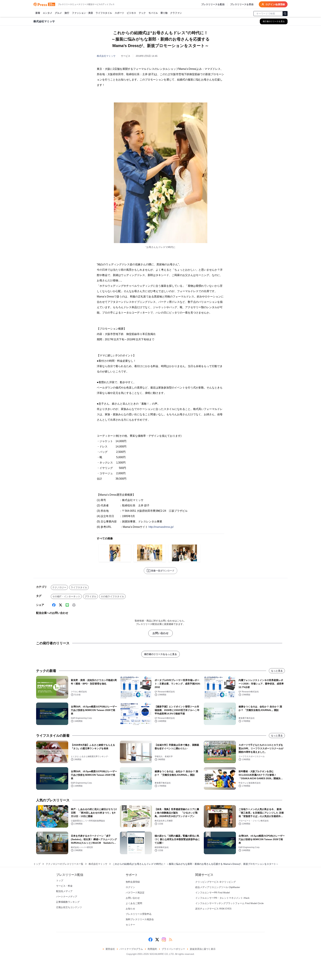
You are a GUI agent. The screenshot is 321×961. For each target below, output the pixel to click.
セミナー (130, 924)
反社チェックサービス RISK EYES (213, 908)
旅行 (67, 13)
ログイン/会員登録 (275, 4)
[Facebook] (54, 605)
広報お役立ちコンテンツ (69, 907)
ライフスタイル (104, 13)
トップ (36, 864)
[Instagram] (164, 940)
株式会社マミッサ (106, 56)
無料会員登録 (133, 881)
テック (142, 13)
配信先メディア (64, 891)
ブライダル (90, 596)
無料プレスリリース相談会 (140, 919)
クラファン (176, 13)
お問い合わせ (160, 633)
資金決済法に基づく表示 (203, 949)
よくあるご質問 (134, 903)
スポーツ (119, 13)
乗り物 (164, 13)
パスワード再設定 (135, 892)
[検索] (285, 13)
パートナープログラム (131, 949)
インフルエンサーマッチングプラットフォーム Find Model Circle (229, 903)
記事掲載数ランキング (68, 902)
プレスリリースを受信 (241, 4)
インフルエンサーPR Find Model (212, 892)
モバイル (153, 13)
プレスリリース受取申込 (138, 914)
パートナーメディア (66, 896)
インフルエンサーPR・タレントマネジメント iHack (222, 898)
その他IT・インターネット (66, 596)
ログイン (130, 887)
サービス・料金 (64, 886)
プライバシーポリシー (173, 949)
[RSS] (171, 940)
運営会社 (110, 949)
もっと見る (277, 670)
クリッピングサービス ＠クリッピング (215, 881)
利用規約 (152, 949)
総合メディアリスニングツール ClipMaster (217, 887)
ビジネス (131, 13)
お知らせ (130, 908)
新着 (37, 13)
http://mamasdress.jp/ (161, 526)
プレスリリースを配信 (213, 4)
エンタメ (47, 13)
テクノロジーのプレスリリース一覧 (64, 864)
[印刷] (74, 605)
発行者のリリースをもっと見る (160, 654)
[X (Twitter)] (60, 605)
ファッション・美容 (82, 13)
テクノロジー (59, 587)
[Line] (67, 605)
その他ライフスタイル (112, 596)
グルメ (58, 13)
